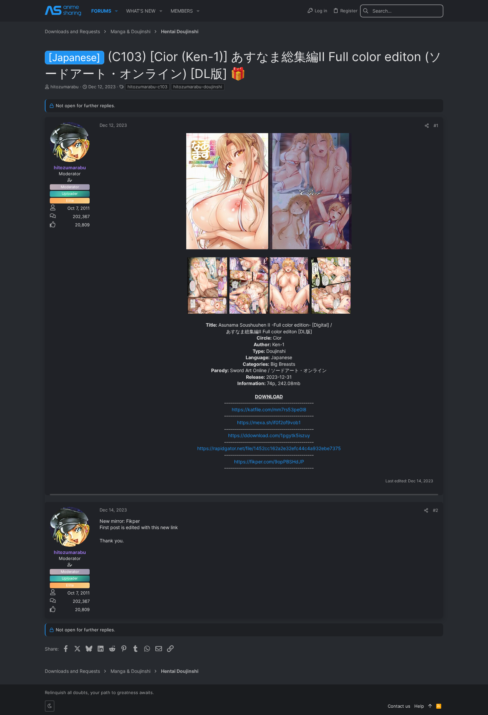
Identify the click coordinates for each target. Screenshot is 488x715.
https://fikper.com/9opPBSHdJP (269, 461)
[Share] (426, 125)
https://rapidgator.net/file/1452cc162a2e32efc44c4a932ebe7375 (269, 448)
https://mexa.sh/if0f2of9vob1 (269, 422)
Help (419, 706)
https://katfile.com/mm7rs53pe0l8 (269, 409)
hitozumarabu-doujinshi (197, 86)
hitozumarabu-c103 (147, 86)
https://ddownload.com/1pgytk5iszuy (269, 435)
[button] (116, 11)
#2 (435, 510)
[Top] (430, 706)
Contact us (399, 706)
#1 (436, 125)
